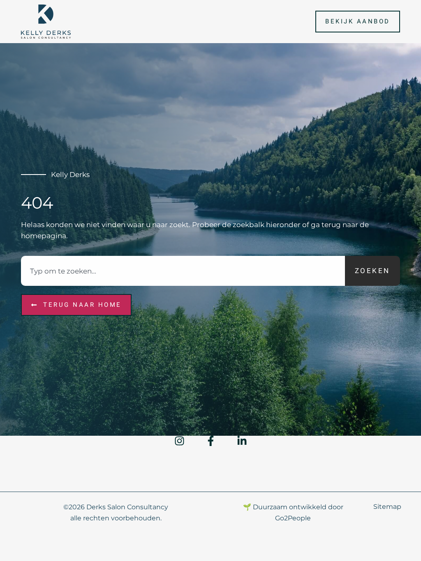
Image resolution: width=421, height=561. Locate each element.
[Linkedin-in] (242, 441)
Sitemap (387, 506)
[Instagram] (179, 441)
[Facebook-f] (211, 441)
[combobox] (183, 271)
